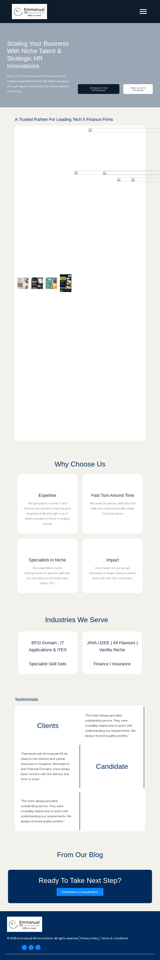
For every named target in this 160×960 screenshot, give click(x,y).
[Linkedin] (38, 947)
